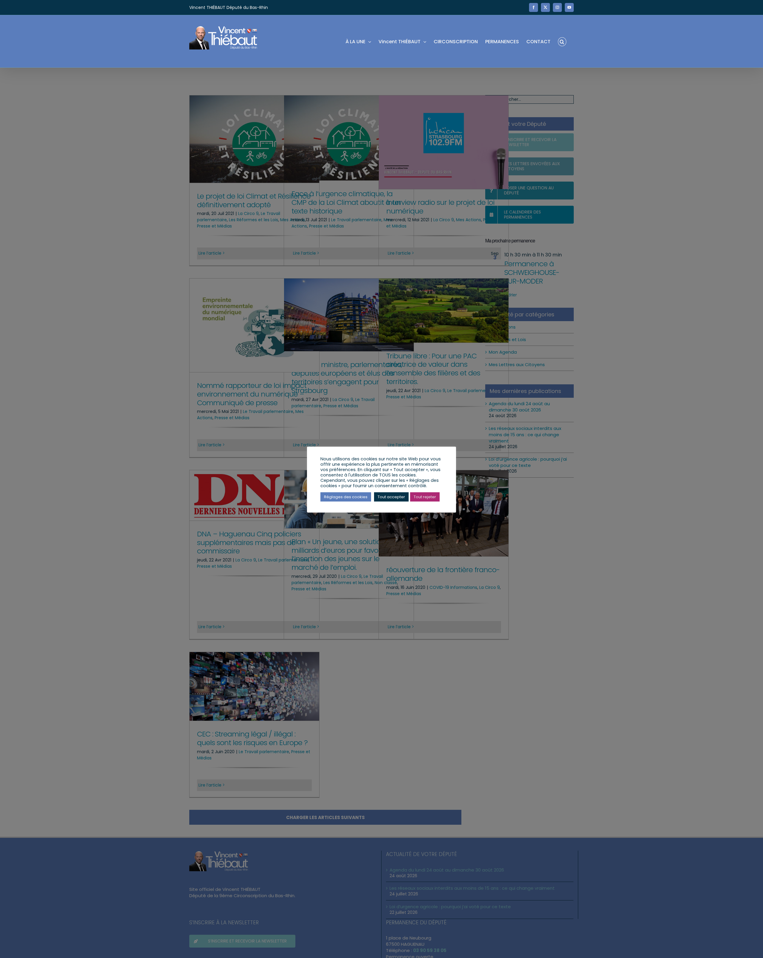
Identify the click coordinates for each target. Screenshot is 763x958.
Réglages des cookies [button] (345, 497)
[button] (562, 41)
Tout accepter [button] (391, 497)
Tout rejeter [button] (425, 497)
